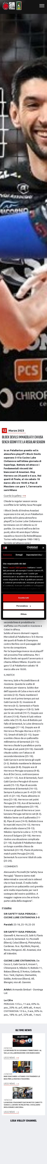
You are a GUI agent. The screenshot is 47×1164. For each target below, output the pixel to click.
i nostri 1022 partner (17, 567)
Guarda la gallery (12, 495)
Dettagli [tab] (19, 555)
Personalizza (22, 606)
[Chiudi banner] (43, 548)
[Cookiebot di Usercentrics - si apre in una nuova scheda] (28, 547)
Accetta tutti (23, 598)
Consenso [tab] (7, 555)
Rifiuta (23, 614)
